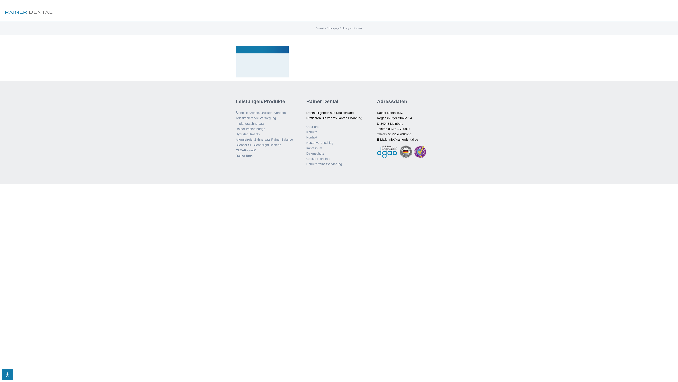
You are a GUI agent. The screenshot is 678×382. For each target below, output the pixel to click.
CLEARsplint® (246, 150)
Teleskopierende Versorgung (256, 118)
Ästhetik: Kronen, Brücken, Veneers (261, 113)
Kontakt (311, 137)
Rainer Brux (244, 155)
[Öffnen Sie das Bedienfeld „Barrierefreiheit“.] (7, 374)
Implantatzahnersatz (250, 123)
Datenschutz (315, 153)
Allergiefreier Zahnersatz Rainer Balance (264, 139)
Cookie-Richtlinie (318, 159)
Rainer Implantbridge (250, 129)
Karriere (312, 132)
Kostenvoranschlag (319, 142)
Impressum (314, 148)
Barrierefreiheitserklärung (324, 164)
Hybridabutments (248, 134)
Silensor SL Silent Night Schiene (258, 145)
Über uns (312, 127)
